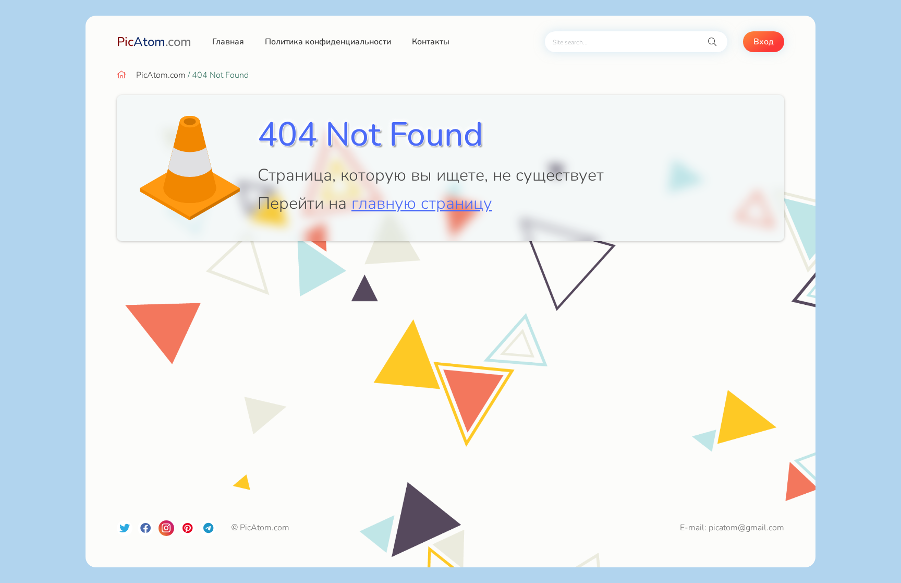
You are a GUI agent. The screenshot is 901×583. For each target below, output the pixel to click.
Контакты (430, 41)
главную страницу (421, 203)
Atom (154, 41)
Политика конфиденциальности (328, 41)
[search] (712, 42)
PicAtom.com (161, 75)
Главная (228, 41)
